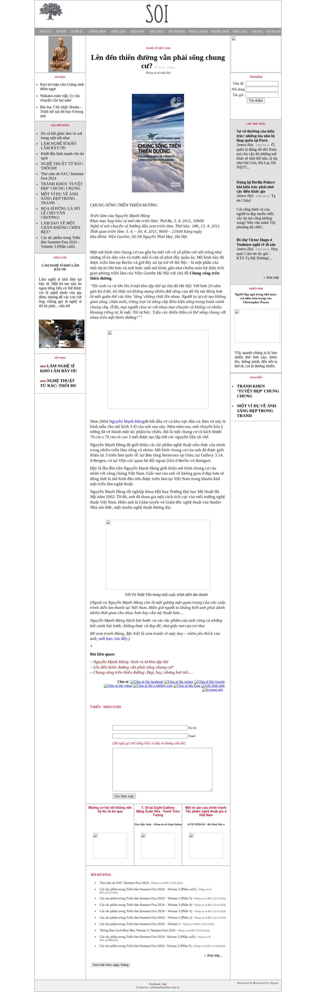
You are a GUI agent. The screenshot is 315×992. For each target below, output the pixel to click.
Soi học (257, 31)
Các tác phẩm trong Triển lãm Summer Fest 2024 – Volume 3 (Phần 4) (146, 905)
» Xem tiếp (272, 277)
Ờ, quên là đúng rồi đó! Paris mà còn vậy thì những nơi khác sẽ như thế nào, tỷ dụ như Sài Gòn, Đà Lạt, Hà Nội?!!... (256, 149)
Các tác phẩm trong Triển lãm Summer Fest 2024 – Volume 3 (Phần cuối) (60, 242)
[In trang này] (213, 689)
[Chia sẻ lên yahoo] (118, 686)
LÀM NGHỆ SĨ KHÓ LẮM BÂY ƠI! (58, 145)
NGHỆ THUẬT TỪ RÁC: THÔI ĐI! (58, 383)
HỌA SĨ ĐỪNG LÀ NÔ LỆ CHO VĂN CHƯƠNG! (60, 212)
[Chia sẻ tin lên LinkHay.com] (153, 686)
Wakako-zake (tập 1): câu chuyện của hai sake (60, 98)
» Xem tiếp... (213, 955)
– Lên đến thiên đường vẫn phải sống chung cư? (132, 667)
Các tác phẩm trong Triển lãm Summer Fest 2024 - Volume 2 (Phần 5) (145, 946)
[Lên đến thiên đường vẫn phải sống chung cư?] (60, 352)
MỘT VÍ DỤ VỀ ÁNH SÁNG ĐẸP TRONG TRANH (59, 198)
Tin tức (61, 31)
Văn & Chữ (273, 31)
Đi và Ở (45, 31)
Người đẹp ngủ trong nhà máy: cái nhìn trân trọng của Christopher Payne (256, 298)
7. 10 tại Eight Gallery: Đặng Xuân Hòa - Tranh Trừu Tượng (158, 811)
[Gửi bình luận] (213, 686)
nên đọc (60, 357)
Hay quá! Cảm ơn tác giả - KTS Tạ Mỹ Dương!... (257, 249)
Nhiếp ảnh (118, 31)
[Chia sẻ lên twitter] (178, 682)
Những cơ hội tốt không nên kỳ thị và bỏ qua (110, 809)
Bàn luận (240, 31)
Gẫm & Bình (97, 31)
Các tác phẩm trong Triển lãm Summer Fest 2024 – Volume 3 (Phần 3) (146, 911)
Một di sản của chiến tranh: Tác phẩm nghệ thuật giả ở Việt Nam (206, 811)
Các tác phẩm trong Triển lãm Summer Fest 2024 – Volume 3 (140, 924)
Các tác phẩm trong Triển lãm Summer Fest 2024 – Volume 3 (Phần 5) (146, 898)
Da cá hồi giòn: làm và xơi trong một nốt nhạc (61, 135)
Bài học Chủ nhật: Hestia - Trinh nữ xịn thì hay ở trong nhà (61, 111)
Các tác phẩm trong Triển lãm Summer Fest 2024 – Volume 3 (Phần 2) (146, 917)
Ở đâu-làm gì (198, 31)
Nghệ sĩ (76, 31)
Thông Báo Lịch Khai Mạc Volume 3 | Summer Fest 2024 (137, 930)
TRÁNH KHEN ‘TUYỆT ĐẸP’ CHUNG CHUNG (62, 186)
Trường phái (219, 31)
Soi (164, 984)
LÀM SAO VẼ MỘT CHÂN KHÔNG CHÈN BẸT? (60, 227)
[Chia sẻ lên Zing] (186, 686)
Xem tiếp (256, 377)
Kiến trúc (157, 31)
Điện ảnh (137, 31)
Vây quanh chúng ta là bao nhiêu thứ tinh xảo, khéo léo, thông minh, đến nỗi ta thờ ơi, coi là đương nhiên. (256, 359)
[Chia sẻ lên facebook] (146, 682)
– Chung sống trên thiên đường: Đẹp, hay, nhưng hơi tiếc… (141, 672)
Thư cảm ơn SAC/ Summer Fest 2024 (124, 883)
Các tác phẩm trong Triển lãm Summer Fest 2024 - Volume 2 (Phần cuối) (147, 937)
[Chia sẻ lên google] (209, 682)
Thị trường (176, 31)
